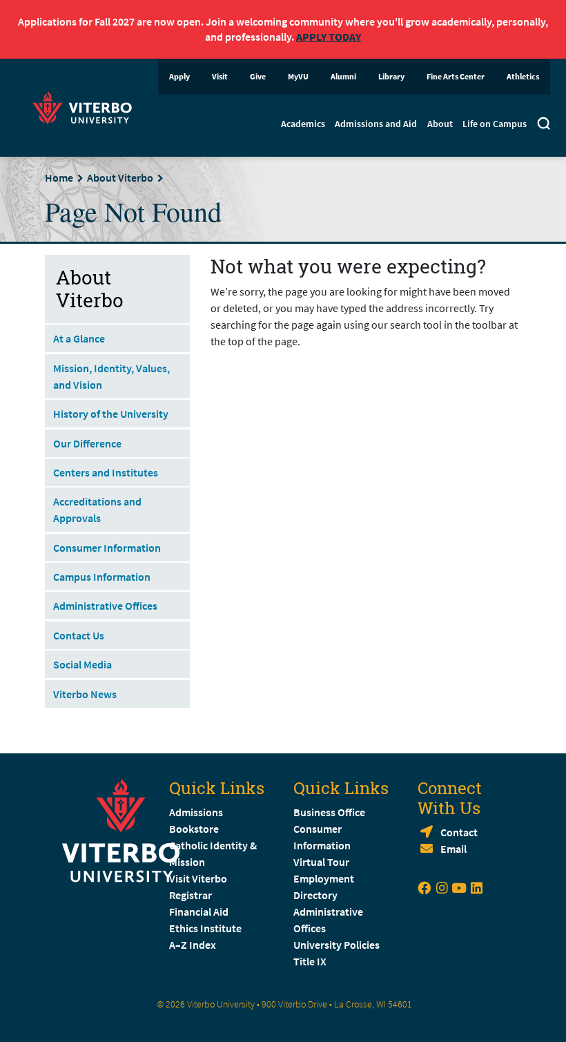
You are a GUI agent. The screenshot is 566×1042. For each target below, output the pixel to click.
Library (391, 76)
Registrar (190, 895)
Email (453, 849)
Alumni (343, 76)
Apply (179, 76)
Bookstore (194, 829)
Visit (220, 76)
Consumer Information (107, 547)
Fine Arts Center (456, 76)
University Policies (336, 945)
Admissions (196, 812)
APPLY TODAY (328, 37)
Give (258, 76)
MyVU (298, 76)
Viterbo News (85, 694)
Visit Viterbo (198, 878)
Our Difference (87, 443)
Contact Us (78, 635)
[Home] (86, 106)
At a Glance (79, 338)
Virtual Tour (321, 862)
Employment (323, 878)
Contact (459, 832)
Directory (316, 895)
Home (59, 177)
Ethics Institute (205, 928)
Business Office (329, 812)
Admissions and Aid (376, 123)
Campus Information (101, 576)
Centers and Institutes (105, 472)
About (440, 123)
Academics (303, 123)
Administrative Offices (105, 605)
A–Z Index (192, 945)
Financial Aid (198, 911)
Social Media (82, 664)
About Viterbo (120, 177)
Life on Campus (494, 123)
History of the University (110, 414)
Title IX (309, 961)
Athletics (523, 76)
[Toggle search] (543, 126)
